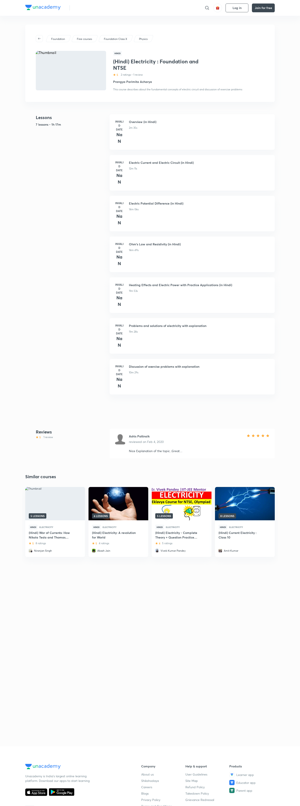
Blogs (145, 793)
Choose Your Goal (92, 7)
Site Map (191, 781)
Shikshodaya (150, 781)
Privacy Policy (150, 800)
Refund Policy (195, 787)
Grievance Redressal (199, 800)
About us (147, 774)
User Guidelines (196, 774)
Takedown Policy (197, 793)
